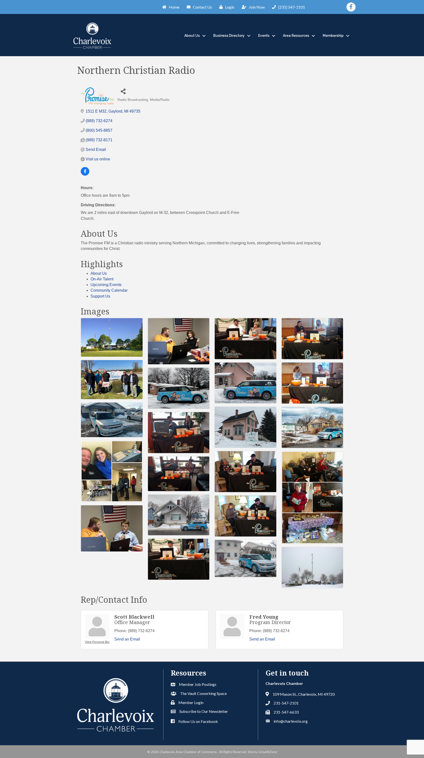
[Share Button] (123, 91)
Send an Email (127, 639)
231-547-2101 (286, 703)
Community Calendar (109, 290)
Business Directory (229, 36)
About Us (99, 273)
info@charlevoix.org (291, 721)
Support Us (100, 296)
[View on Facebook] (85, 174)
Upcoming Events (106, 285)
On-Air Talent (102, 279)
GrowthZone (267, 752)
